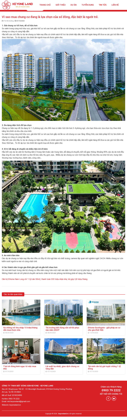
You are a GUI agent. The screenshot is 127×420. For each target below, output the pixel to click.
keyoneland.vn (63, 414)
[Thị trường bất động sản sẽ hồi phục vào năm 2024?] (63, 312)
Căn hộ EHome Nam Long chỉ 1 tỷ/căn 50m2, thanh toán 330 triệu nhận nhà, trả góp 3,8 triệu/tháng (44, 279)
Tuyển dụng (87, 5)
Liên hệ (115, 5)
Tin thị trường (9, 21)
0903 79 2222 (111, 390)
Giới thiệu (61, 5)
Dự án (74, 5)
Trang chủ (45, 5)
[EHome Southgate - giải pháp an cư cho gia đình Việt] (106, 312)
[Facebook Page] (108, 398)
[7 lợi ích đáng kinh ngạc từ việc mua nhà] (21, 351)
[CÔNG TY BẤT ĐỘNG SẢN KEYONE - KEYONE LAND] (17, 5)
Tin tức (103, 5)
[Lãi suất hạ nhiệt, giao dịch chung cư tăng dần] (63, 351)
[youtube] (114, 398)
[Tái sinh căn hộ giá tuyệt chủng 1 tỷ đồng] (106, 351)
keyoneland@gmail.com (20, 401)
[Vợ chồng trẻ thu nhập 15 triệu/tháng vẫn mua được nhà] (21, 312)
